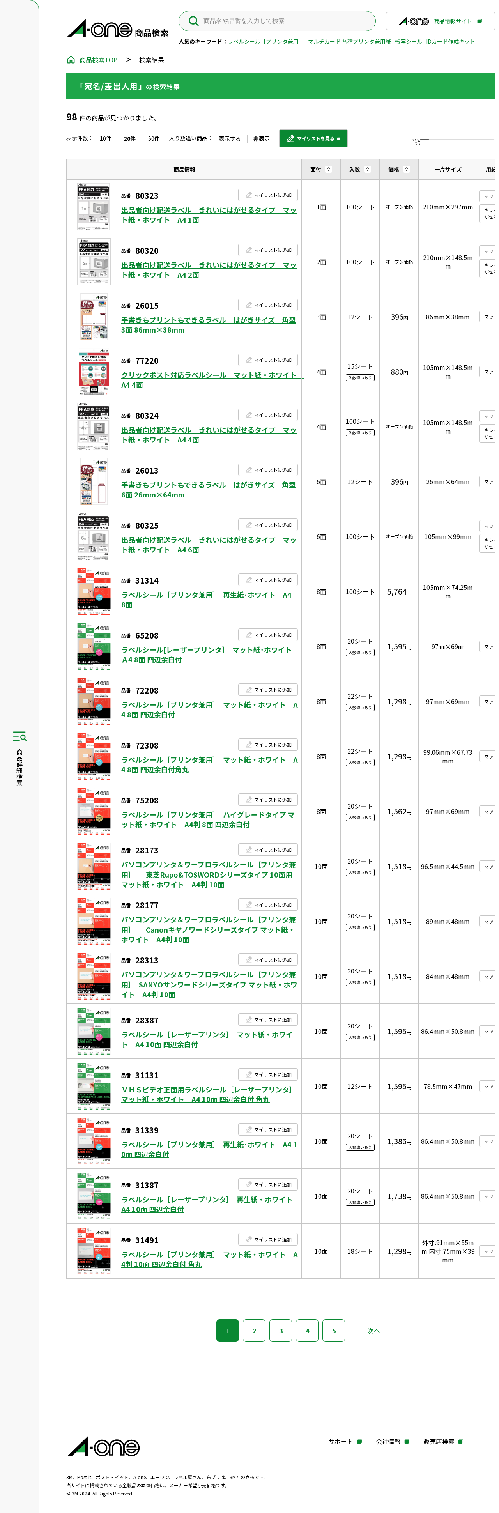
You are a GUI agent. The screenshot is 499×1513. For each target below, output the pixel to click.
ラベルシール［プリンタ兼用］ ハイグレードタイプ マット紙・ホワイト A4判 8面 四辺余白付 (208, 819)
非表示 (261, 138)
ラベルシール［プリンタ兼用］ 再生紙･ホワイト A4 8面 (209, 599)
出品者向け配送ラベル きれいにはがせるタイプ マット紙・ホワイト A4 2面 (209, 270)
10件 (105, 138)
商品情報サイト (453, 23)
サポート (340, 1442)
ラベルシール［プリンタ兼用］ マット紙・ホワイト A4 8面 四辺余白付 (209, 709)
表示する (230, 138)
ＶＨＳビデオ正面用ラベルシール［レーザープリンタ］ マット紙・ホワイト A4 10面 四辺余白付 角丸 (209, 1094)
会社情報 (388, 1442)
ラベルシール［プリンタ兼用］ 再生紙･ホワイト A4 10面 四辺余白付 (209, 1149)
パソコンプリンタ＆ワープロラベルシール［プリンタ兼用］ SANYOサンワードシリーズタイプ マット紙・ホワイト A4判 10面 (209, 984)
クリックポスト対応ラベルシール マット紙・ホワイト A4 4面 (209, 379)
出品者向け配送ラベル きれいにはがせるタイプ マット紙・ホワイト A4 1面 (209, 215)
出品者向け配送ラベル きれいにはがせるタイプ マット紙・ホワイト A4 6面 (209, 544)
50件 (154, 138)
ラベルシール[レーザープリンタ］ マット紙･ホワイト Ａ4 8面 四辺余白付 (209, 654)
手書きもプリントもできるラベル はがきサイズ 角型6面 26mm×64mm (208, 489)
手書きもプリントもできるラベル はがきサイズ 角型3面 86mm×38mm (208, 324)
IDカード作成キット (450, 41)
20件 (130, 138)
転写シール (408, 41)
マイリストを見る (310, 141)
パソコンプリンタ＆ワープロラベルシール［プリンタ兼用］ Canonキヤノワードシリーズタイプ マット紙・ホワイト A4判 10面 (208, 929)
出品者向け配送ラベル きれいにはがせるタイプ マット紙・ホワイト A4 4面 (209, 434)
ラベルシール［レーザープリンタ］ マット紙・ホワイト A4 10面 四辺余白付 (207, 1039)
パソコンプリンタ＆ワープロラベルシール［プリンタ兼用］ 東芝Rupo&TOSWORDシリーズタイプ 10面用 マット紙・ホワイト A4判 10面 (209, 874)
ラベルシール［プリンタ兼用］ (266, 41)
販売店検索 (439, 1442)
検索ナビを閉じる (19, 756)
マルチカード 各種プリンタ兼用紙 (349, 41)
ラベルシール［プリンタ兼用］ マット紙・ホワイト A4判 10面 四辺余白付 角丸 (209, 1259)
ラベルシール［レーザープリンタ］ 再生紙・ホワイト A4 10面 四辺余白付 (209, 1204)
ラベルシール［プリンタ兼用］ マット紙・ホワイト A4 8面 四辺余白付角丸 (209, 764)
